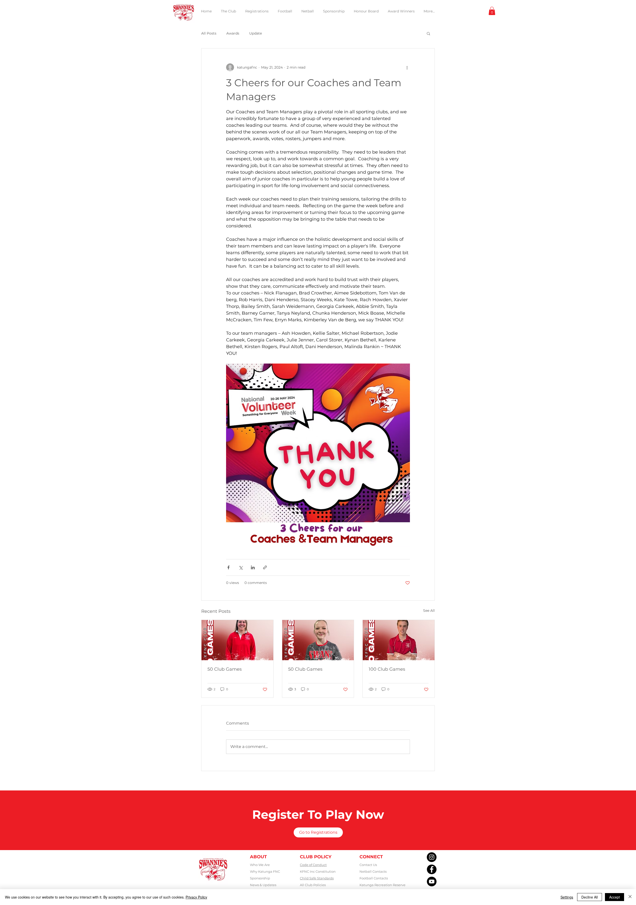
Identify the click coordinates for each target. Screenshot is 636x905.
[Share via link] (265, 567)
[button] (491, 11)
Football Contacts (373, 878)
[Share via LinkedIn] (252, 567)
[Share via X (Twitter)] (240, 567)
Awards (232, 33)
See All (429, 610)
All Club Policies (313, 885)
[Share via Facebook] (228, 567)
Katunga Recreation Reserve (382, 885)
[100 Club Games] (399, 640)
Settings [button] (566, 897)
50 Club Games (224, 669)
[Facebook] (432, 869)
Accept (614, 897)
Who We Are (260, 865)
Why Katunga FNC (265, 871)
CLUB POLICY (315, 857)
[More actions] (407, 67)
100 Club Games (387, 669)
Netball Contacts (373, 871)
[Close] (630, 897)
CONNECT (371, 857)
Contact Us (368, 865)
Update (255, 33)
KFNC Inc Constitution (318, 871)
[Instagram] (432, 857)
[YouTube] (432, 881)
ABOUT (258, 857)
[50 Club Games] (237, 640)
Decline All (589, 897)
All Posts (208, 33)
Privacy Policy (196, 897)
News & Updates (263, 885)
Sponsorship (260, 878)
